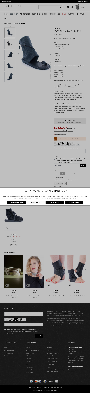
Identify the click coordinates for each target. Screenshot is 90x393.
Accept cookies (54, 202)
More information (70, 198)
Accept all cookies (74, 202)
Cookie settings (35, 202)
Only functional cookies (16, 202)
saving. (63, 198)
